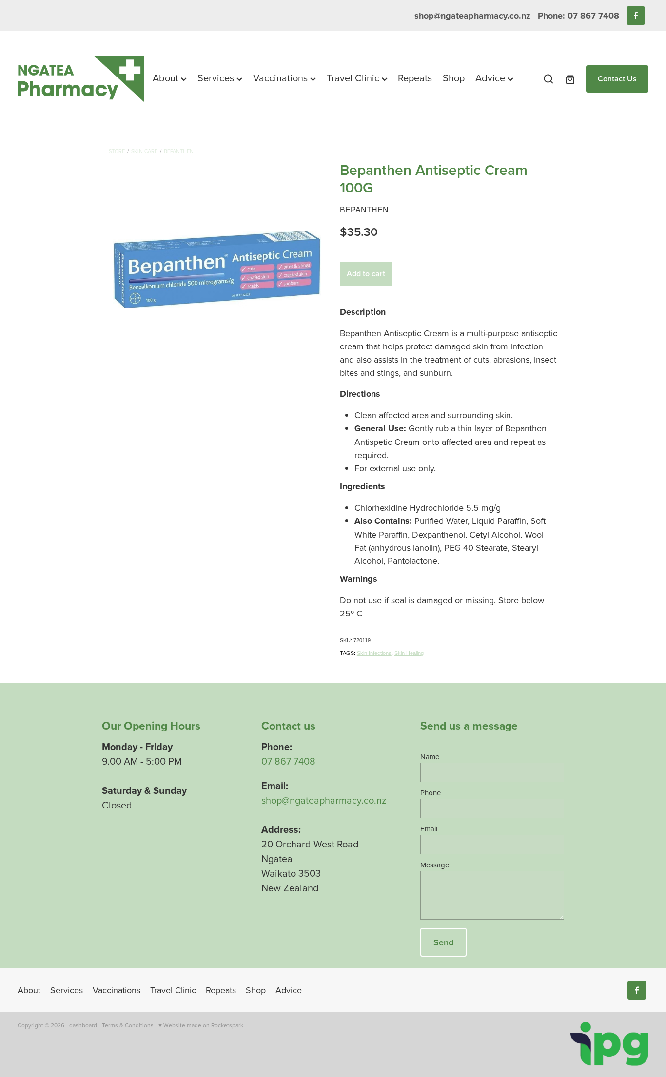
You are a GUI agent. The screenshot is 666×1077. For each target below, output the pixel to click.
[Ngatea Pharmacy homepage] (81, 79)
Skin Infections (374, 653)
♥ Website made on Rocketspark (200, 1025)
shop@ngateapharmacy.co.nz (472, 15)
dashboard (83, 1025)
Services (216, 78)
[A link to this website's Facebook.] (636, 15)
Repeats (415, 78)
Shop (454, 78)
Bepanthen (179, 151)
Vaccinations (281, 78)
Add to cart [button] (366, 273)
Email (428, 828)
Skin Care (144, 151)
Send (443, 942)
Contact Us (617, 78)
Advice (491, 78)
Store (117, 151)
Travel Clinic (354, 78)
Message (434, 864)
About (167, 78)
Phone (430, 792)
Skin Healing (409, 653)
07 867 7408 (288, 761)
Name (429, 756)
